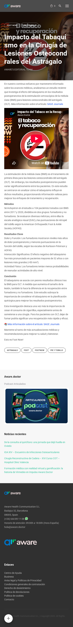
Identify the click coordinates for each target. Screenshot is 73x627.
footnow (39, 350)
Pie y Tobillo (29, 25)
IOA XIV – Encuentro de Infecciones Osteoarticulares (31, 452)
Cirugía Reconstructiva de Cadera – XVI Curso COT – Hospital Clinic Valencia (32, 460)
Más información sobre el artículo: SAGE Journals (33, 324)
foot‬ (26, 350)
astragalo (12, 350)
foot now (12, 25)
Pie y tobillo (56, 350)
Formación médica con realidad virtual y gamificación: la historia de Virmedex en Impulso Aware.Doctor (33, 470)
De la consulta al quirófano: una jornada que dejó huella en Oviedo (34, 444)
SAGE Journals (55, 104)
